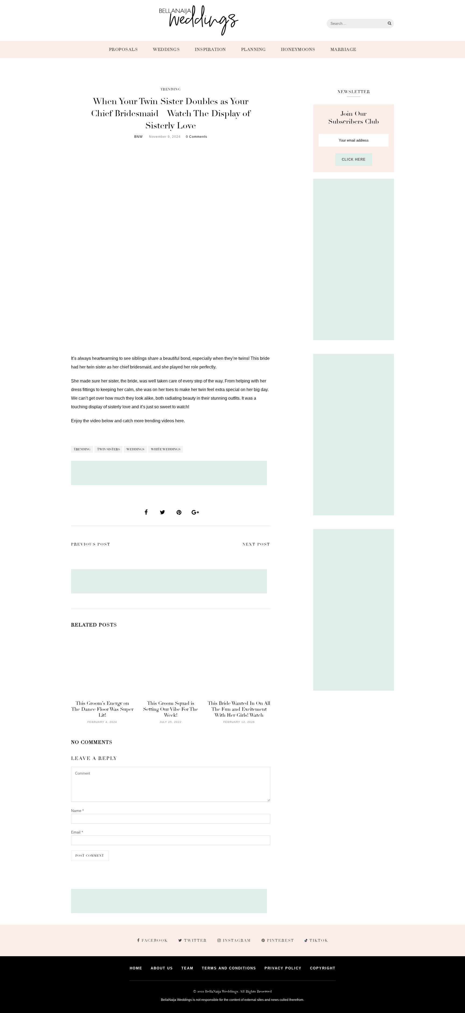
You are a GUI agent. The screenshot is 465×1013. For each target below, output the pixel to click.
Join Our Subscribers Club (353, 117)
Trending (170, 89)
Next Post (256, 544)
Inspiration (210, 49)
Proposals (123, 49)
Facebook (155, 940)
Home (136, 968)
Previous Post (90, 544)
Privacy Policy (283, 968)
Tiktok (318, 940)
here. (180, 420)
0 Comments (196, 137)
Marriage (343, 49)
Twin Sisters (108, 449)
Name (77, 810)
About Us (162, 968)
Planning (253, 49)
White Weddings (165, 449)
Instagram (237, 940)
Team (187, 968)
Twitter (195, 940)
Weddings (166, 49)
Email (77, 832)
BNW (138, 137)
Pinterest (280, 940)
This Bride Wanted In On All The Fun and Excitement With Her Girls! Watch (239, 709)
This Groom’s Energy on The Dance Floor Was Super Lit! (102, 709)
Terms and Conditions (229, 968)
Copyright (323, 968)
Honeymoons (298, 49)
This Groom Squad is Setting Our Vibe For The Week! (170, 709)
